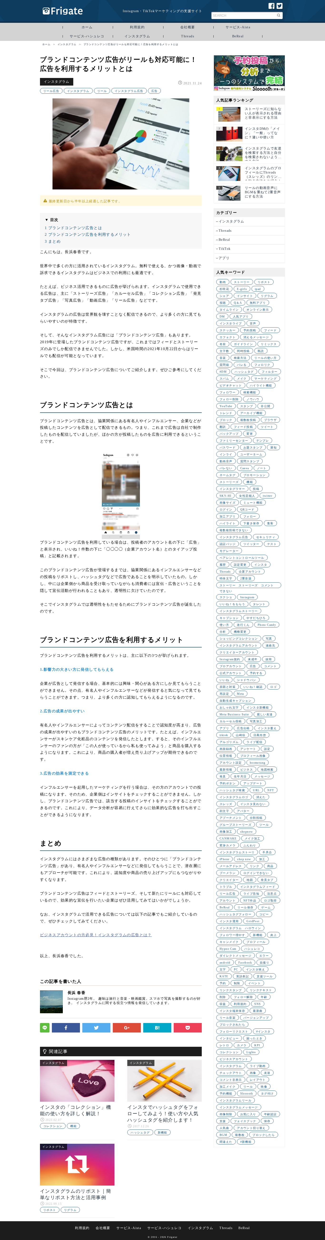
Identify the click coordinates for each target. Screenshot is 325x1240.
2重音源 (246, 578)
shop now (244, 859)
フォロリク (262, 365)
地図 (249, 880)
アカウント (228, 900)
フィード (270, 330)
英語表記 (242, 976)
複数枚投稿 (248, 420)
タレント (259, 604)
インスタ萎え (267, 728)
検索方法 (240, 358)
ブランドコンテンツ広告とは (73, 228)
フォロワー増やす (232, 935)
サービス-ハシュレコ (87, 36)
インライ (226, 454)
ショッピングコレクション (239, 638)
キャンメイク (229, 942)
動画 (223, 282)
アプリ (224, 258)
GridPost (252, 921)
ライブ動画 (258, 1066)
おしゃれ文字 (229, 707)
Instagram (247, 597)
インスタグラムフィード (257, 886)
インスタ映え (255, 969)
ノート (261, 468)
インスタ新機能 (257, 707)
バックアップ (229, 433)
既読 (261, 351)
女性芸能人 (247, 495)
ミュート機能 (252, 502)
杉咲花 (224, 289)
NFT (270, 790)
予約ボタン (228, 783)
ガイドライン (243, 344)
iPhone (224, 859)
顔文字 (224, 811)
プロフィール (256, 942)
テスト (272, 544)
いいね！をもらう (232, 604)
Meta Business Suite (234, 714)
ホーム (87, 27)
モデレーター (229, 551)
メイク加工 (253, 838)
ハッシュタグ (140, 1132)
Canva (244, 468)
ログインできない (256, 873)
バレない (226, 468)
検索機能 (249, 392)
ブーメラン (228, 873)
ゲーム (266, 907)
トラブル (226, 886)
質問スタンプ (249, 461)
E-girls (242, 289)
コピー (264, 914)
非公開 (265, 406)
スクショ (226, 597)
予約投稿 (249, 330)
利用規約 (137, 27)
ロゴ (273, 687)
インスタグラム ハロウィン (240, 928)
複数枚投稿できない (234, 530)
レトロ (224, 1045)
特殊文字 (226, 578)
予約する (256, 673)
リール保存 (245, 907)
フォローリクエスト (234, 1031)
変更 (249, 433)
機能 (73, 1126)
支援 (223, 1121)
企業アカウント (250, 571)
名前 (223, 344)
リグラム (70, 1210)
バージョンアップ (256, 1017)
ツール (264, 824)
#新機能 (246, 1142)
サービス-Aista (238, 27)
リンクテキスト (261, 990)
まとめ (53, 241)
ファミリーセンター (234, 440)
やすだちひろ (256, 618)
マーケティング (265, 378)
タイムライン (229, 309)
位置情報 (226, 756)
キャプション (229, 618)
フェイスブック (245, 1121)
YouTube (226, 406)
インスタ (260, 564)
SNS (257, 1004)
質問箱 (224, 365)
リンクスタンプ (231, 990)
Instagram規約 (230, 659)
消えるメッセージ (256, 337)
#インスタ (263, 1031)
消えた (261, 797)
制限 (237, 983)
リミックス (269, 344)
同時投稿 (243, 351)
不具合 (267, 852)
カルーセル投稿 (231, 721)
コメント (270, 666)
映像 (264, 1086)
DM (222, 316)
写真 (269, 638)
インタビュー (229, 1038)
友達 (267, 1073)
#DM (223, 371)
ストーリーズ (229, 482)
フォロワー (228, 392)
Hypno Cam (228, 949)
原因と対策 (228, 687)
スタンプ (246, 406)
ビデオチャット (231, 385)
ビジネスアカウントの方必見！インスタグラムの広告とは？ (96, 935)
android (225, 962)
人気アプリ (241, 316)
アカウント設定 (231, 762)
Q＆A (238, 302)
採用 (269, 659)
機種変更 (240, 631)
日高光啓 (259, 735)
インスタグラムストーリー (239, 611)
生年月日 (240, 776)
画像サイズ (228, 502)
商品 (270, 866)
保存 (267, 1121)
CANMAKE (228, 838)
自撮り (264, 962)
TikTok (225, 249)
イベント (254, 983)
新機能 (162, 1132)
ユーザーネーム (251, 454)
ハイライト (228, 523)
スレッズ (226, 804)
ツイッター (251, 544)
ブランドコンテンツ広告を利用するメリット (88, 234)
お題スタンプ (252, 447)
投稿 (256, 489)
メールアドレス (231, 866)
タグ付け (267, 1093)
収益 (223, 1004)
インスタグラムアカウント (239, 645)
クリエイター (229, 880)
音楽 (223, 358)
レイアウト (258, 1079)
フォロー (249, 516)
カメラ (241, 1045)
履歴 (223, 564)
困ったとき (254, 1038)
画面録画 (226, 749)
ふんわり (249, 845)
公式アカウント (231, 673)
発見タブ (267, 880)
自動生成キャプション (235, 700)
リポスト (49, 1210)
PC (236, 969)
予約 (223, 983)
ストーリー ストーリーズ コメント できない (248, 586)
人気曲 (224, 1128)
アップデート (252, 783)
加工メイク (228, 1086)
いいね (224, 680)
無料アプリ (258, 302)
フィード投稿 (243, 427)
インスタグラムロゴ (234, 797)
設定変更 (240, 564)
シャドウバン (246, 680)
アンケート (248, 749)
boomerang (258, 762)
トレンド (226, 413)
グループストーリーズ (235, 824)
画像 (253, 1073)
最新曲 (257, 1011)
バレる (241, 365)
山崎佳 (240, 735)
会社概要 (187, 27)
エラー (264, 955)
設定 (267, 749)
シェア (224, 296)
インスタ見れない (253, 804)
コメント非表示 (231, 1079)
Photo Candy (267, 625)
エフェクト (228, 337)
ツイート (267, 427)
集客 (270, 523)
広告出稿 (243, 728)
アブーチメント (231, 818)
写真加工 (256, 721)
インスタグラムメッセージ (239, 1107)
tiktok (224, 735)
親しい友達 (265, 714)
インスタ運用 (229, 921)
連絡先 (270, 645)
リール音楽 (228, 1017)
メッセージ (262, 776)
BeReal (238, 36)
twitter (267, 495)
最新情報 (226, 769)
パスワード (228, 447)
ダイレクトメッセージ (235, 955)
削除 (223, 997)
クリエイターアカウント (237, 652)
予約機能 (226, 1093)
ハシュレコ (252, 949)
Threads (187, 36)
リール (102, 91)
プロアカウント (231, 666)
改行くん (243, 625)
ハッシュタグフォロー (235, 914)
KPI (257, 1045)
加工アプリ (228, 516)
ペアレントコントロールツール (242, 558)
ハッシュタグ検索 (232, 790)
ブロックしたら (263, 1135)
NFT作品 (249, 900)
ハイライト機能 (261, 385)
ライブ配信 (254, 742)
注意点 (272, 893)
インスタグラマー (232, 489)
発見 (223, 776)
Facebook (245, 962)
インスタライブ (231, 323)
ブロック (226, 420)
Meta (240, 693)
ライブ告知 (251, 893)
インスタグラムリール (235, 1100)
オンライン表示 (257, 309)
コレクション (52, 1126)
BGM (223, 1135)
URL (256, 790)
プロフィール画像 (253, 756)
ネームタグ (228, 475)
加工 (262, 859)
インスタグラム (137, 36)
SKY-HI (225, 495)
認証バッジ (228, 544)
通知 (273, 447)
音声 (253, 323)
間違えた (226, 1142)
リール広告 (51, 91)
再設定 (224, 693)
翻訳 (223, 427)
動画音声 (226, 461)
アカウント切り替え (251, 1128)
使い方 (224, 625)
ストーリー (242, 282)
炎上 (273, 935)
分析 (223, 631)
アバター (243, 811)
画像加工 (226, 831)
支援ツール (265, 976)
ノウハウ (252, 399)
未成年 (252, 659)
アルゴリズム (229, 742)
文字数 (224, 351)
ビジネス (246, 769)
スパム (224, 378)
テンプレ (262, 440)
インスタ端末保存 (232, 1011)
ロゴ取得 (270, 900)
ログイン (226, 509)
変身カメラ (228, 845)
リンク (254, 866)
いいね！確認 (252, 687)
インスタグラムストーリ (237, 852)
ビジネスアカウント (234, 1059)
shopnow (246, 831)
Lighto (251, 1052)
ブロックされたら (232, 1024)
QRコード (247, 509)
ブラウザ (270, 420)
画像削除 (226, 1114)
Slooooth (246, 1093)
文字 (223, 969)
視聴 (223, 302)
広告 (154, 91)
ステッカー (228, 330)
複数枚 (240, 1135)
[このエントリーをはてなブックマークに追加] (157, 1028)
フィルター (270, 371)
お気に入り (248, 1114)
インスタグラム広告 (129, 91)
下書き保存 (251, 523)
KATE (224, 976)
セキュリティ (265, 537)
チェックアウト (231, 1073)
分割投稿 (256, 818)
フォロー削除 (229, 399)
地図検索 (267, 769)
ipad (258, 289)
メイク (241, 378)
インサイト (245, 296)
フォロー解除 (243, 997)
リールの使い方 (265, 358)
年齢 (264, 997)
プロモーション (254, 475)
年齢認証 (270, 1114)
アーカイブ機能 (251, 413)
